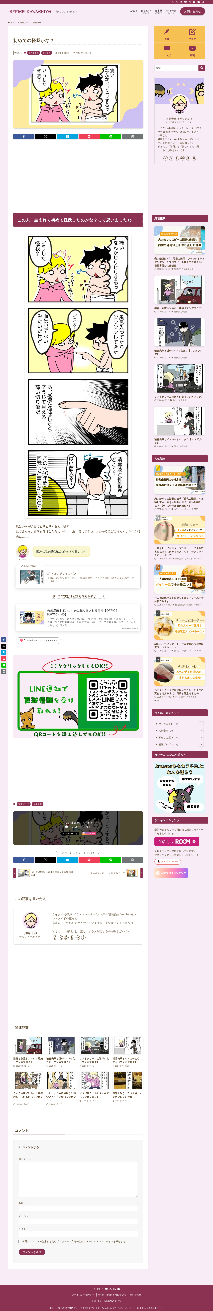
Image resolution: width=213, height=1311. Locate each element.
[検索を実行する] (201, 68)
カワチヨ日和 (170, 723)
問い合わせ (135, 1294)
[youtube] (185, 2)
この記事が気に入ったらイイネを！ (38, 640)
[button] (23, 136)
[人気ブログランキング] (171, 877)
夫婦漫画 (47, 52)
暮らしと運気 (169, 737)
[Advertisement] (78, 174)
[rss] (194, 2)
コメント (25, 1158)
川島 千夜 (31, 933)
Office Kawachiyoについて (112, 1294)
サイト (22, 1228)
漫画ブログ (33, 52)
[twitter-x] (172, 2)
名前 (22, 1202)
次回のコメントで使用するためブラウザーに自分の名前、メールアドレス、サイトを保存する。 (75, 1241)
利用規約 (141, 1308)
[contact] (198, 2)
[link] (55, 937)
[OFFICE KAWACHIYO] (30, 11)
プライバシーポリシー (83, 1294)
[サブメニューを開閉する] (201, 723)
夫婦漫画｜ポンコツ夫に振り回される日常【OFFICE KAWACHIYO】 (82, 612)
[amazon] (190, 2)
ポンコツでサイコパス (62, 573)
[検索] (203, 2)
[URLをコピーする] (132, 136)
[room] (181, 2)
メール (23, 1215)
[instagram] (177, 2)
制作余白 (166, 730)
